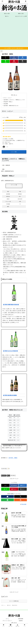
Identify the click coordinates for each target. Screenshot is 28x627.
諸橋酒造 (4, 475)
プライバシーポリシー (7, 620)
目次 (12, 95)
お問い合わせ (14, 622)
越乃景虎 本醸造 (13, 457)
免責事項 (21, 620)
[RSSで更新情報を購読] (20, 500)
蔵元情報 (6, 103)
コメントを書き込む (14, 601)
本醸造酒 (13, 475)
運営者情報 (20, 618)
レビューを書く (14, 151)
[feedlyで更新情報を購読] (7, 500)
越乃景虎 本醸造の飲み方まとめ (11, 105)
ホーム (7, 618)
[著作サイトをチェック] (7, 496)
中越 (9, 475)
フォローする (5, 468)
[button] (22, 61)
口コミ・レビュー (8, 97)
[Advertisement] (14, 32)
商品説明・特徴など (8, 101)
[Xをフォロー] (20, 496)
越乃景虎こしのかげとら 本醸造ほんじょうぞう (14, 99)
